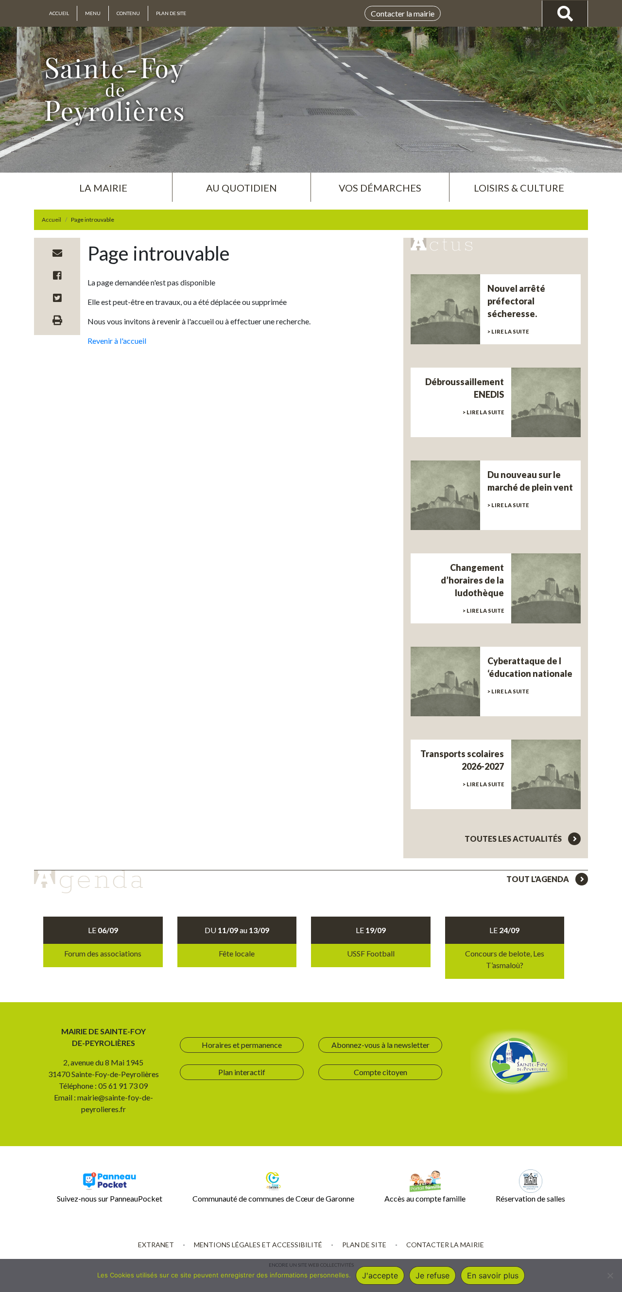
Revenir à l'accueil (116, 340)
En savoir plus (492, 1275)
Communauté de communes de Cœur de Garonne (273, 1198)
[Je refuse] (610, 1275)
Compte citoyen (380, 1072)
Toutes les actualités (514, 838)
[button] (103, 184)
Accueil (59, 13)
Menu (93, 13)
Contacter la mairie (402, 13)
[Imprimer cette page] (57, 320)
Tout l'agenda (538, 879)
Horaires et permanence (242, 1044)
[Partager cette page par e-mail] (57, 253)
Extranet (156, 1244)
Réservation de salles (530, 1198)
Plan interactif (241, 1072)
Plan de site (171, 13)
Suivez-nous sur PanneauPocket (109, 1198)
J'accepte (380, 1275)
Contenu (128, 13)
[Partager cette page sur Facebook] (57, 275)
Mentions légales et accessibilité (258, 1244)
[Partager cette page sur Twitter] (57, 297)
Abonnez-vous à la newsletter (380, 1044)
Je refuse (432, 1275)
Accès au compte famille (425, 1198)
